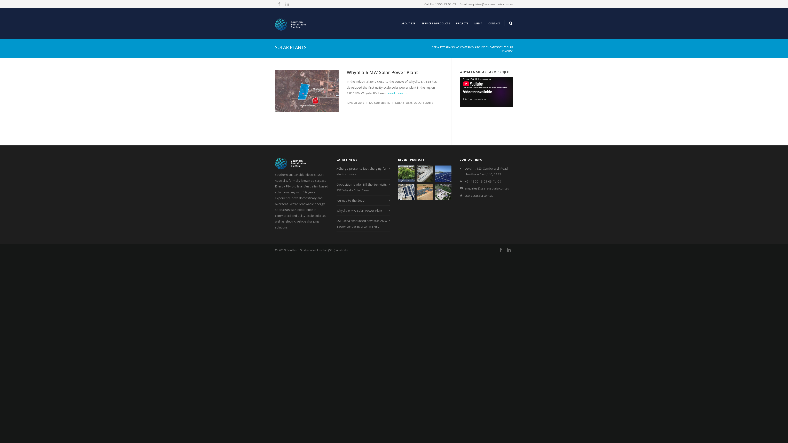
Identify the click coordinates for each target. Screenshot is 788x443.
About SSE (408, 23)
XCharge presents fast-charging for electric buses (362, 171)
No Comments (379, 103)
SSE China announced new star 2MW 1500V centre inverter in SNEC (362, 224)
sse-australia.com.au (479, 195)
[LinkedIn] (287, 4)
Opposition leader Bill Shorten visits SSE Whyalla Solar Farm (362, 187)
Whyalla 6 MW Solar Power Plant (382, 72)
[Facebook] (279, 4)
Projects (462, 23)
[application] (486, 92)
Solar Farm (403, 103)
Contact (494, 23)
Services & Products (435, 23)
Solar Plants (423, 103)
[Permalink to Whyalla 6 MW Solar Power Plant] (307, 91)
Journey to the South (351, 200)
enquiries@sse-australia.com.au (490, 4)
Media (478, 23)
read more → (397, 93)
